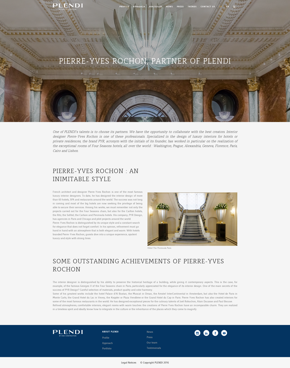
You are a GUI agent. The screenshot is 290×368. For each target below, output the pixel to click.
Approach (107, 343)
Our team (152, 342)
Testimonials (154, 348)
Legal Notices (128, 362)
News (150, 331)
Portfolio (106, 348)
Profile (105, 337)
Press (150, 337)
